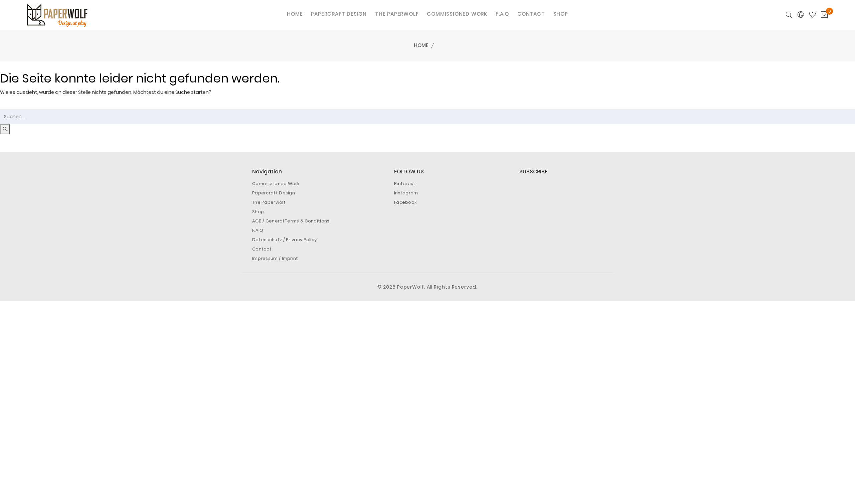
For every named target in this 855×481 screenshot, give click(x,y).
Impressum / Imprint (275, 258)
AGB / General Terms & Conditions (291, 221)
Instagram (406, 193)
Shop (258, 211)
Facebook (405, 202)
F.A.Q (258, 230)
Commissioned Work (275, 183)
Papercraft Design (273, 193)
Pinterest (404, 183)
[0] (824, 15)
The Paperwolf (269, 202)
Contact (262, 249)
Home (421, 45)
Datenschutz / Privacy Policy (284, 239)
